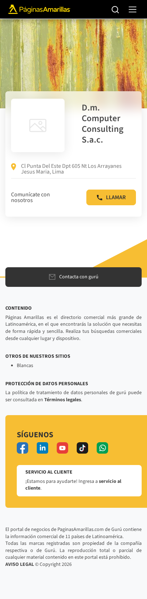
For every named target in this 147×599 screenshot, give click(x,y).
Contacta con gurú (78, 276)
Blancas (25, 365)
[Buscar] (115, 9)
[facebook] (22, 448)
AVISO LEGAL (19, 564)
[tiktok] (82, 448)
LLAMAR (116, 197)
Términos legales (62, 399)
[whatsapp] (102, 448)
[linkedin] (42, 448)
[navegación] (132, 9)
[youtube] (62, 448)
